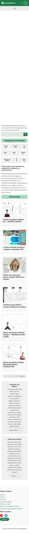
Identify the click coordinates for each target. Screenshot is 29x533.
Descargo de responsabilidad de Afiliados (11, 508)
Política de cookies (5, 504)
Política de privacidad (6, 502)
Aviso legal (3, 499)
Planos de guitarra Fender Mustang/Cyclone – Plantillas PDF (13, 364)
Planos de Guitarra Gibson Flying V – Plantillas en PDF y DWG (14, 335)
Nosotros (2, 495)
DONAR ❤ (4, 519)
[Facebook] (6, 515)
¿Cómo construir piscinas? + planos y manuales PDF (14, 248)
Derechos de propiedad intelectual (9, 506)
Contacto (13, 476)
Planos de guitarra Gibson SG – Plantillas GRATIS (13, 221)
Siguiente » (22, 376)
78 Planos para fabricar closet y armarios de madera (14, 306)
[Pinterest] (1, 515)
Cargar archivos (13, 430)
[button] (21, 3)
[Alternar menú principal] (25, 3)
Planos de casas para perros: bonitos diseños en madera (13, 277)
